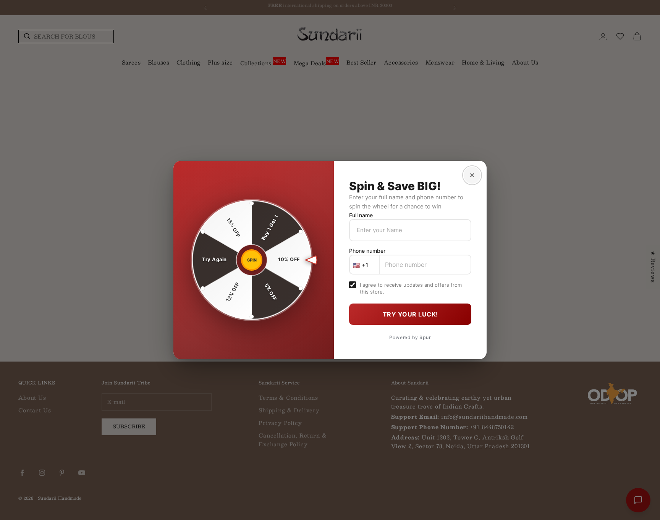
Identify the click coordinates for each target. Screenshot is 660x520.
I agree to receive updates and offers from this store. (411, 288)
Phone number (367, 250)
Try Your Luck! (410, 314)
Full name (361, 215)
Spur (425, 337)
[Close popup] (472, 175)
